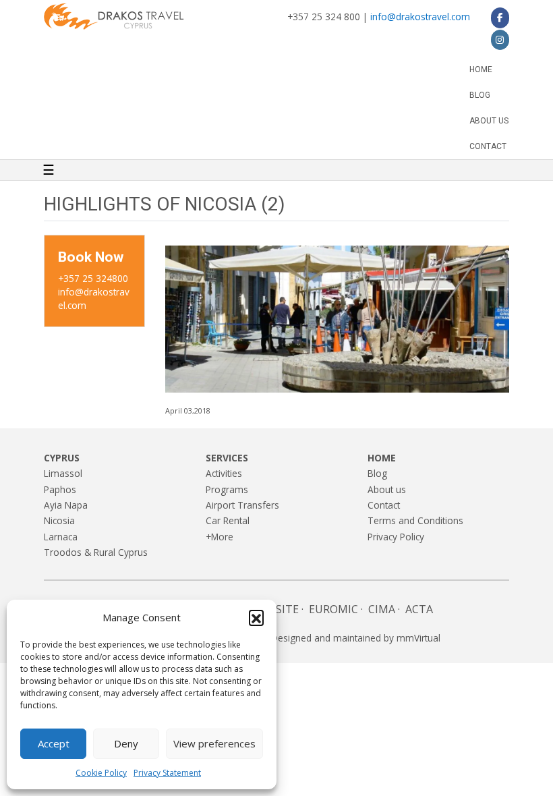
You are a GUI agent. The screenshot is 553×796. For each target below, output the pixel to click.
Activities (224, 473)
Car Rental (228, 520)
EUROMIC (333, 609)
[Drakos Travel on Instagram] (500, 40)
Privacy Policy (396, 536)
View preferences (214, 743)
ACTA (419, 609)
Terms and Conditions (415, 520)
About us (488, 120)
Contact (487, 146)
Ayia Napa (66, 505)
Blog (479, 95)
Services (227, 457)
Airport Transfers (242, 505)
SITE (287, 609)
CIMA (381, 609)
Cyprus (62, 457)
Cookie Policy (101, 772)
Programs (227, 489)
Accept (53, 743)
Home (480, 69)
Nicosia (59, 520)
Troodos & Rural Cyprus (96, 552)
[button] (256, 617)
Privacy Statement (167, 772)
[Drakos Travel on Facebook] (500, 17)
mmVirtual (418, 637)
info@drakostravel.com (420, 16)
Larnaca (61, 536)
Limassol (63, 473)
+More (219, 536)
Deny (126, 743)
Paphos (60, 489)
